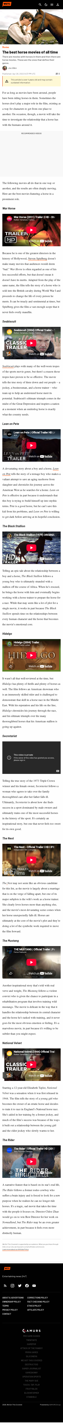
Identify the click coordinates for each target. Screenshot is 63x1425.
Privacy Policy (10, 1310)
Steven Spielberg (37, 258)
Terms (5, 1306)
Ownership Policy (11, 1301)
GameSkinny (31, 1372)
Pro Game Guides (31, 1336)
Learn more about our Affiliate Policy (15, 1249)
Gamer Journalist (31, 1368)
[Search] (40, 5)
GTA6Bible (31, 1397)
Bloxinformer (31, 1393)
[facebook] (27, 1286)
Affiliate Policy (35, 1310)
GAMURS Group (55, 1405)
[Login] (58, 5)
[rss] (5, 1286)
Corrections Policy (37, 1297)
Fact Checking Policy (38, 1301)
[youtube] (34, 1286)
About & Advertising (13, 1297)
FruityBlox (32, 1389)
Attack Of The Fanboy (31, 1348)
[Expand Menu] (52, 5)
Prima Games (31, 1352)
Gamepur (31, 1344)
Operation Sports (31, 1376)
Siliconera (31, 1356)
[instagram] (12, 1286)
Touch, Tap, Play (31, 1385)
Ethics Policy (34, 1306)
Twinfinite (31, 1340)
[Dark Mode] (46, 5)
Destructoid (31, 1364)
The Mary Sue (31, 1380)
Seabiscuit (8, 366)
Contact (6, 1314)
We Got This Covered (31, 1360)
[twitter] (20, 1286)
